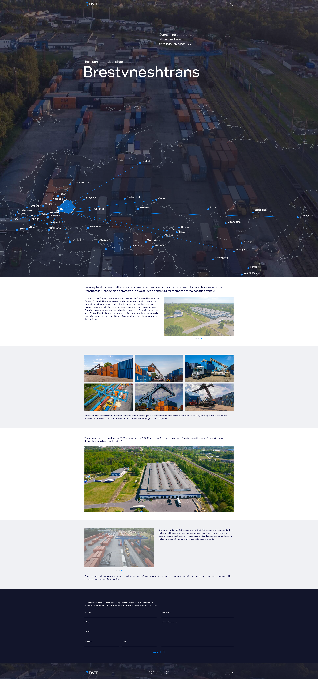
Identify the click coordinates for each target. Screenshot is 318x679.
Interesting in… (166, 612)
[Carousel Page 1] (196, 338)
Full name (87, 622)
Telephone (88, 641)
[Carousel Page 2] (198, 338)
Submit (156, 652)
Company (87, 612)
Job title (87, 631)
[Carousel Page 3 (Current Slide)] (201, 338)
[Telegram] (232, 673)
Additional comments (169, 622)
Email (124, 641)
